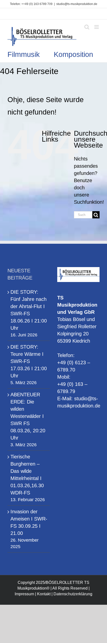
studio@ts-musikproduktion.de (76, 4)
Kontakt (44, 594)
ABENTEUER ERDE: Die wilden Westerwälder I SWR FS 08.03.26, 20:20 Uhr (27, 416)
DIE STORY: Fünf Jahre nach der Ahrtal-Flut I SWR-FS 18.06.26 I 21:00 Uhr (28, 310)
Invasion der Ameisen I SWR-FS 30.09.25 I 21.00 (28, 522)
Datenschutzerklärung (73, 594)
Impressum (24, 594)
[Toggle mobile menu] (97, 27)
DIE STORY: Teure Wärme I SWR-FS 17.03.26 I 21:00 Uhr (28, 361)
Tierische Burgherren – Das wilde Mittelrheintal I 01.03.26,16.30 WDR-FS (27, 474)
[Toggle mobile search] (86, 27)
